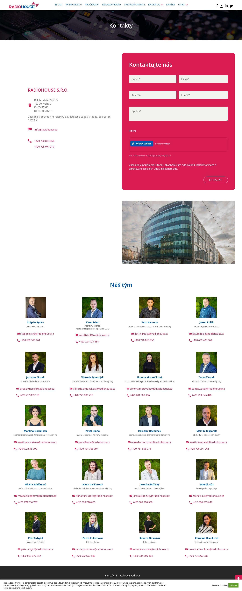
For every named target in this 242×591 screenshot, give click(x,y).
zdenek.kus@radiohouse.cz (208, 495)
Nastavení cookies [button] (220, 585)
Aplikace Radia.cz (130, 575)
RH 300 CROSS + (74, 4)
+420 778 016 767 (27, 502)
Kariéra (170, 4)
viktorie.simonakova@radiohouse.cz (94, 388)
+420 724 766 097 (88, 448)
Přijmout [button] (233, 585)
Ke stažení (111, 575)
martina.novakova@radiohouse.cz (37, 442)
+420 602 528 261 (30, 340)
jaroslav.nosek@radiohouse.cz (37, 388)
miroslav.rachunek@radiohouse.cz (151, 442)
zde (175, 168)
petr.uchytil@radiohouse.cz (37, 549)
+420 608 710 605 (85, 502)
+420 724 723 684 (89, 341)
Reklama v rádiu (111, 4)
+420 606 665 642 (202, 502)
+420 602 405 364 (202, 340)
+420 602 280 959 (143, 502)
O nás (181, 4)
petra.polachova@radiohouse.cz (94, 549)
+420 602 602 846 (85, 555)
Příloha (132, 130)
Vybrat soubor (143, 143)
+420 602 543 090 (27, 448)
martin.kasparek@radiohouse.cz (208, 442)
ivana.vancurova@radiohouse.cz (94, 495)
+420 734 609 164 (143, 555)
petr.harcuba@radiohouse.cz (151, 333)
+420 (44, 141)
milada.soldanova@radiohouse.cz (37, 495)
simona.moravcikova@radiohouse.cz (151, 388)
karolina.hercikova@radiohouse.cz (208, 549)
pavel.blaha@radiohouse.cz (94, 442)
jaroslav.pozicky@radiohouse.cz (151, 495)
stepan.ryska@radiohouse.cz (37, 333)
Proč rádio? (92, 4)
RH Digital (154, 4)
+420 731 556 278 (141, 448)
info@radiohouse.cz (45, 129)
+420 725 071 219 (44, 146)
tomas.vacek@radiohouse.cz (208, 388)
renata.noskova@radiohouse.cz (151, 549)
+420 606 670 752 (31, 555)
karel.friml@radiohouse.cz (94, 335)
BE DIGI (58, 4)
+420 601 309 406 (140, 395)
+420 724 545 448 (201, 395)
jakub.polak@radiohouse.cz (208, 333)
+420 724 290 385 (198, 555)
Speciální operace (134, 4)
